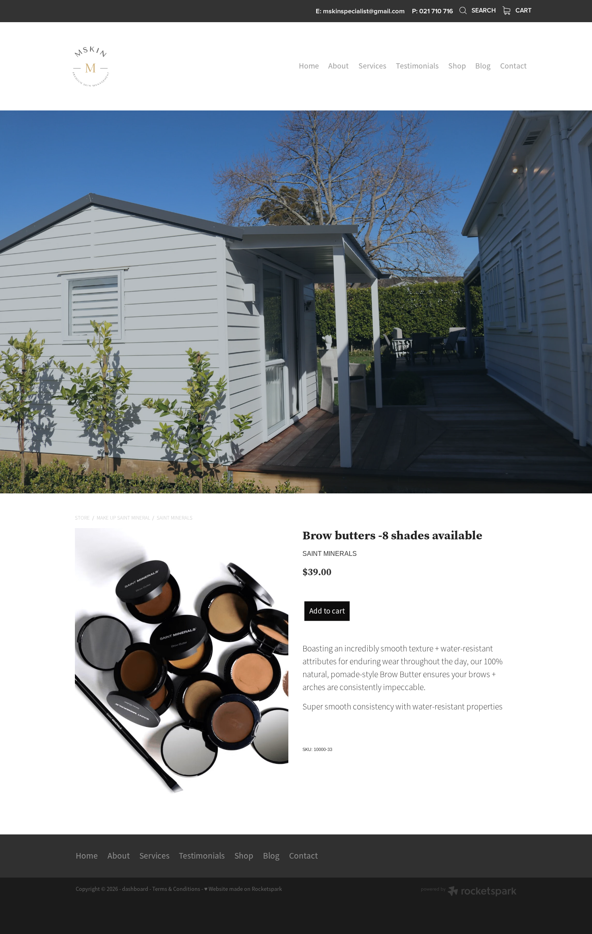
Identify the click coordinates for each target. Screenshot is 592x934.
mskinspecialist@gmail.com (364, 11)
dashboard (135, 888)
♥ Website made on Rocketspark (243, 888)
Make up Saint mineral (123, 518)
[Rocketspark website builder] (469, 892)
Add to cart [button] (327, 611)
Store (82, 518)
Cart (523, 10)
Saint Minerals (175, 518)
